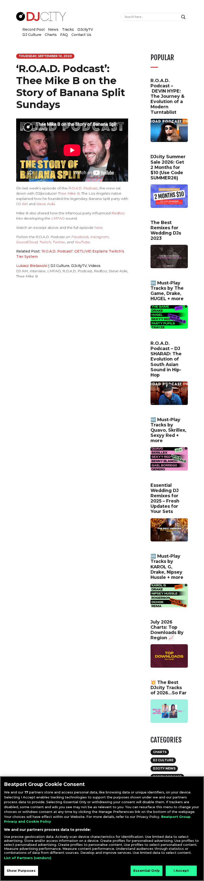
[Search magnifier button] (184, 16)
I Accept (181, 871)
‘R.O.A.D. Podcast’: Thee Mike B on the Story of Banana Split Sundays (70, 86)
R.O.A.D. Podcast (83, 188)
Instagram (99, 237)
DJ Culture (31, 34)
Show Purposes (21, 871)
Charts (51, 34)
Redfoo (118, 213)
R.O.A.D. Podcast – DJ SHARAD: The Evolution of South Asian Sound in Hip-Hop (166, 359)
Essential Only (146, 871)
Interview (38, 271)
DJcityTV (85, 29)
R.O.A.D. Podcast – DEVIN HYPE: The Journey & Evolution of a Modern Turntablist (167, 96)
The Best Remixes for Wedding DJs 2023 (166, 230)
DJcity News (164, 768)
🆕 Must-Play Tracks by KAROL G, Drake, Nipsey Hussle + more (167, 566)
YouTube (82, 242)
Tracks (68, 29)
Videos (94, 265)
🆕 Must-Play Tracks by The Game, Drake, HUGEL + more (167, 290)
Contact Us (81, 34)
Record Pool (33, 29)
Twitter (59, 242)
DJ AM (22, 204)
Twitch (45, 242)
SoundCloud (27, 242)
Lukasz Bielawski (31, 265)
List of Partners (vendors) (27, 858)
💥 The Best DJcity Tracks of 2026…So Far (169, 687)
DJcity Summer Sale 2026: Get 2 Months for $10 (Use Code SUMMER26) (168, 167)
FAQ (64, 34)
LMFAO (58, 218)
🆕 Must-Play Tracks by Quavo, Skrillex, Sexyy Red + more (168, 430)
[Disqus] (72, 353)
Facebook (80, 237)
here (98, 227)
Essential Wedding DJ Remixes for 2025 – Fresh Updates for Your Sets (165, 498)
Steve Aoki (45, 204)
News (53, 29)
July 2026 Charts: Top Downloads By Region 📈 (167, 629)
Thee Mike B (69, 193)
